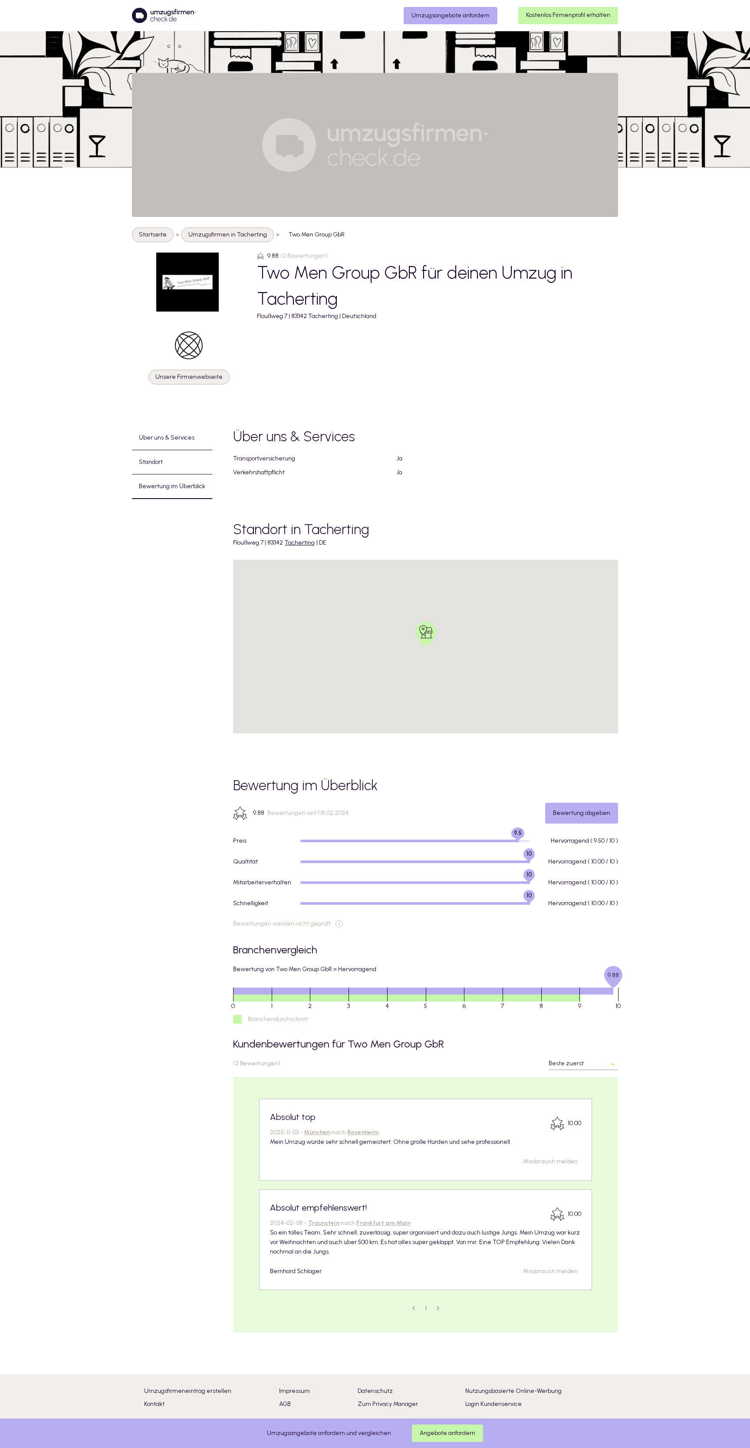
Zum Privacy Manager (388, 1404)
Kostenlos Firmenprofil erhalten (568, 15)
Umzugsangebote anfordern (450, 15)
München (317, 1132)
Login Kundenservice (493, 1404)
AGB (285, 1404)
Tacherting (300, 542)
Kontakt (154, 1404)
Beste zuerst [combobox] (566, 1063)
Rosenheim (363, 1132)
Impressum (294, 1391)
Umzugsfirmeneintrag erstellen (187, 1391)
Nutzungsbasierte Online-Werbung (513, 1391)
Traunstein (323, 1223)
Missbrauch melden (550, 1161)
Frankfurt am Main (383, 1223)
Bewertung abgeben (581, 813)
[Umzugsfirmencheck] (164, 15)
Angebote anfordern (447, 1433)
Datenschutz (375, 1391)
